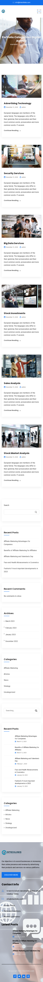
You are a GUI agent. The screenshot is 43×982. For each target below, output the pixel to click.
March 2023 (10, 621)
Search (6, 505)
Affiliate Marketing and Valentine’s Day (18, 556)
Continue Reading (11, 130)
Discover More (11, 875)
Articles (7, 674)
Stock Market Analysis (16, 453)
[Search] (35, 711)
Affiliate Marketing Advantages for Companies (26, 737)
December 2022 (11, 641)
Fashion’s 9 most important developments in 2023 (25, 782)
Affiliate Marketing (11, 668)
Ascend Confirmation (12, 917)
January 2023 (10, 635)
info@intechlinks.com (22, 2)
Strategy (7, 686)
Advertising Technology (17, 103)
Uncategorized (9, 692)
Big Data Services (14, 243)
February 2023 (11, 628)
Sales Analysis (12, 383)
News (6, 680)
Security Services (14, 173)
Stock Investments (14, 313)
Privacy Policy (9, 905)
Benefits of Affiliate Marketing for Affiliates (20, 550)
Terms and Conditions (12, 911)
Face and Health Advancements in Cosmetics (21, 562)
